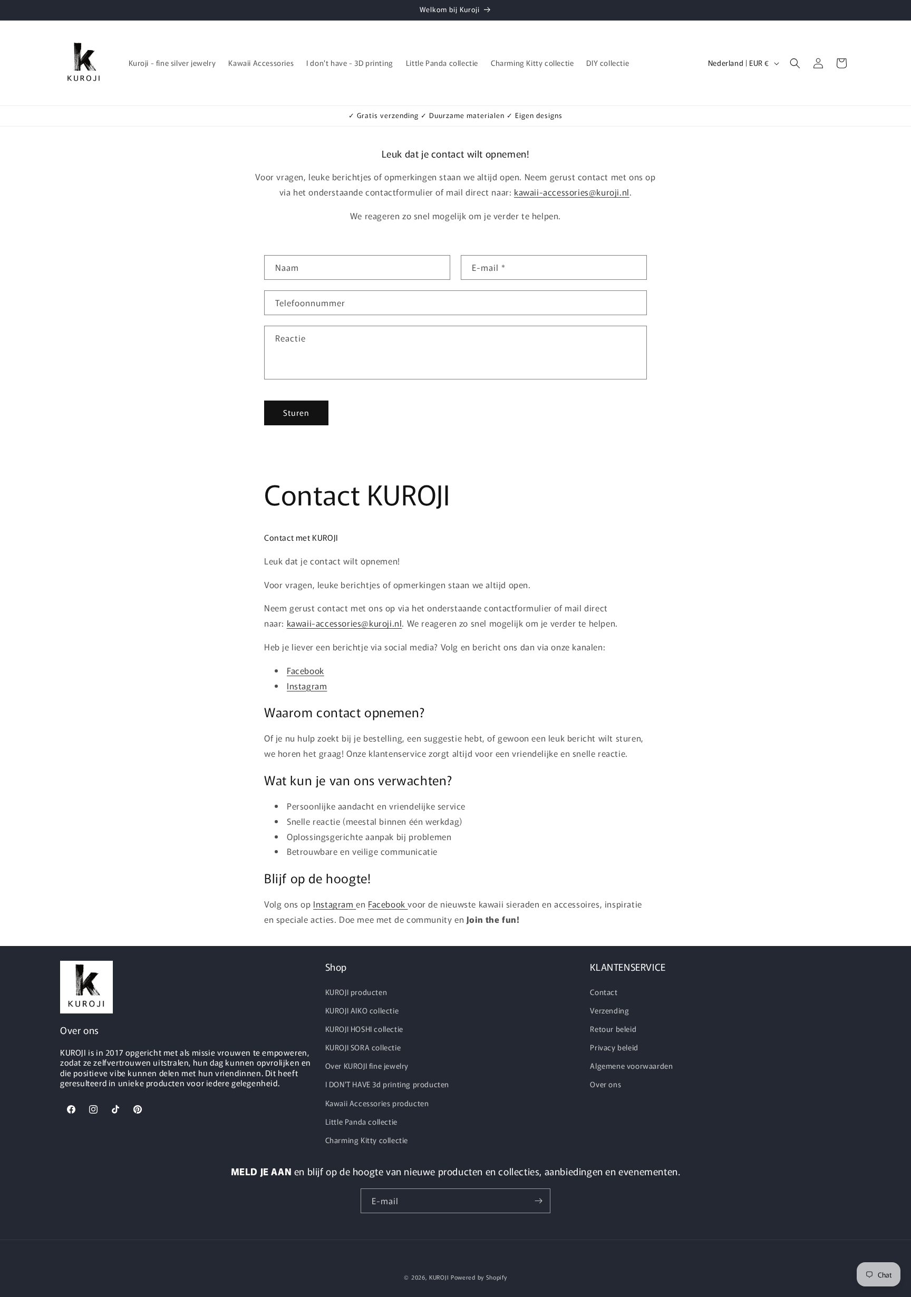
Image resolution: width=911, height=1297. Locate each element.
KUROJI (439, 1277)
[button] (795, 63)
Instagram (307, 685)
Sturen (296, 412)
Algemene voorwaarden (631, 1065)
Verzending (609, 1010)
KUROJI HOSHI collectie (364, 1028)
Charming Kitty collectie (366, 1140)
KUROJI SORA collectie (363, 1047)
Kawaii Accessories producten (377, 1103)
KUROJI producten (356, 992)
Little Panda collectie (361, 1121)
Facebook (305, 670)
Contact (603, 992)
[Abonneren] (538, 1200)
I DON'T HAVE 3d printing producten (387, 1084)
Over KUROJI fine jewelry (367, 1065)
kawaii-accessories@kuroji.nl (571, 192)
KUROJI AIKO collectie (362, 1010)
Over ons (605, 1084)
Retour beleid (613, 1028)
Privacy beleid (614, 1047)
